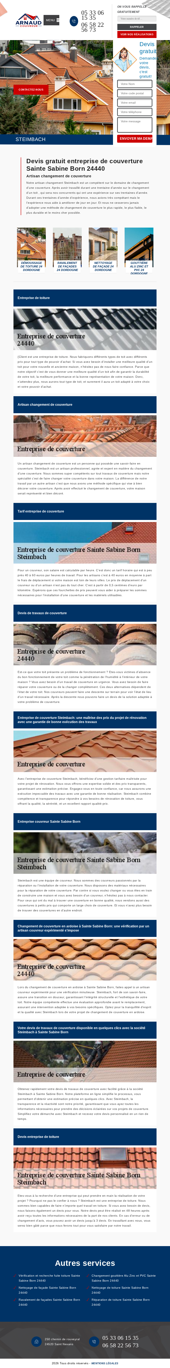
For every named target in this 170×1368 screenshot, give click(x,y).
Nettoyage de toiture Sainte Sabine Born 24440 (120, 1290)
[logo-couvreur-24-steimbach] (28, 20)
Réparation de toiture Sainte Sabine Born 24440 (121, 1302)
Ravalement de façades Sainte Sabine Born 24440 (49, 1302)
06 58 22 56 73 (92, 27)
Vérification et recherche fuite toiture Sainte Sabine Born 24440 (49, 1278)
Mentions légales (104, 1363)
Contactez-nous (31, 89)
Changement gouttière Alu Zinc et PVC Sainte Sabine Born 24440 (124, 1278)
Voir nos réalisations (137, 34)
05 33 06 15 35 (92, 15)
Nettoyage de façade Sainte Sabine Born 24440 (47, 1290)
